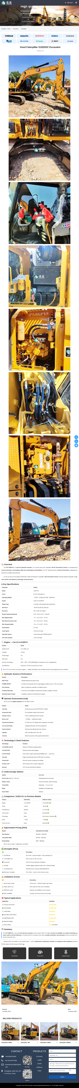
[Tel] (76, 441)
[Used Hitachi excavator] (39, 36)
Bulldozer (39, 1067)
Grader (39, 1063)
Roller (39, 1071)
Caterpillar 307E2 (6, 1011)
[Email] (76, 445)
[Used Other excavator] (70, 41)
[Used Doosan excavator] (9, 41)
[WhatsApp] (76, 437)
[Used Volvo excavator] (70, 36)
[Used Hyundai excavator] (24, 41)
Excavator (15, 28)
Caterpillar (23, 28)
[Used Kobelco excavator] (55, 36)
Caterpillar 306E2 (72, 1011)
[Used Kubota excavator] (39, 41)
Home (8, 28)
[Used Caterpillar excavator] (9, 36)
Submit (62, 1077)
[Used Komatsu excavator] (24, 36)
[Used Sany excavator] (55, 41)
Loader (39, 1060)
